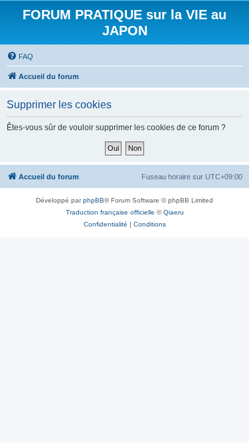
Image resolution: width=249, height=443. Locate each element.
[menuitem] (20, 56)
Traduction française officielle (110, 212)
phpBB (93, 200)
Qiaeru (173, 212)
